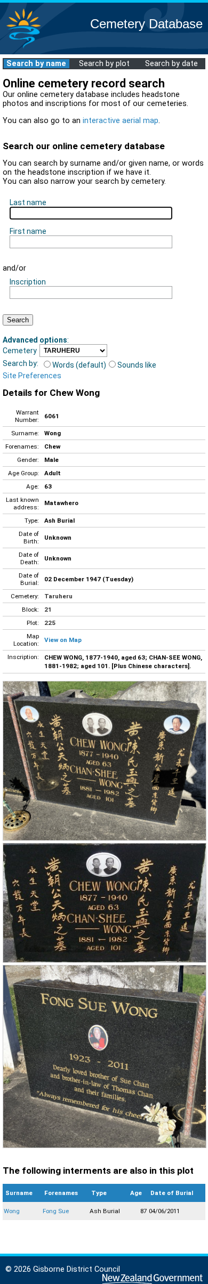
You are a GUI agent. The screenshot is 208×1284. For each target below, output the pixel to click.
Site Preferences (32, 375)
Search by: (20, 363)
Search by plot (104, 63)
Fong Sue (56, 1211)
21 (48, 609)
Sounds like (136, 365)
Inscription (28, 282)
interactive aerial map (120, 120)
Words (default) (79, 365)
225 (49, 623)
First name (28, 231)
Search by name (36, 63)
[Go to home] (23, 47)
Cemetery (20, 350)
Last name (28, 202)
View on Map (63, 640)
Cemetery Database (146, 24)
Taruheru (58, 596)
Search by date (171, 63)
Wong (12, 1211)
